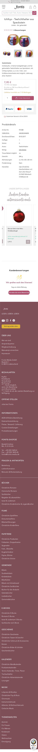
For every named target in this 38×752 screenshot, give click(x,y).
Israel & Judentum (8, 501)
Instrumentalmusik (9, 702)
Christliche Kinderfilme (10, 525)
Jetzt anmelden (8, 89)
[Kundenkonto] (30, 7)
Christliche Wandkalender (11, 664)
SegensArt (6, 546)
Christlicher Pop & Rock (10, 695)
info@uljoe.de (23, 177)
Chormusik (6, 699)
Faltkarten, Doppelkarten (11, 542)
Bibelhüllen (6, 580)
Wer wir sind (6, 340)
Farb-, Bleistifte (7, 549)
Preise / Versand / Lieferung (12, 424)
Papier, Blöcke (7, 555)
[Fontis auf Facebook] (10, 320)
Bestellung (6, 465)
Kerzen (4, 644)
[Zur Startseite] (6, 310)
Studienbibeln (7, 573)
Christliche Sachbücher (10, 586)
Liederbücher (7, 596)
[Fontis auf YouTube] (3, 320)
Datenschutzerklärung (10, 421)
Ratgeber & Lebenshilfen (11, 498)
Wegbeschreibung (9, 347)
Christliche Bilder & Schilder (12, 647)
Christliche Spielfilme (10, 516)
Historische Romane (9, 491)
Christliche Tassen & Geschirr (13, 638)
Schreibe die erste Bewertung (19, 293)
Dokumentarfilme (8, 519)
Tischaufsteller (7, 674)
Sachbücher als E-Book (10, 623)
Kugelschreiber (7, 552)
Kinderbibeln (7, 577)
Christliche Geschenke (10, 634)
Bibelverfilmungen (9, 522)
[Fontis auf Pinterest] (14, 320)
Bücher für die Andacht (10, 590)
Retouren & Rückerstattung (12, 472)
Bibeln (4, 570)
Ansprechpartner (8, 344)
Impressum (6, 353)
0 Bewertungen (20, 30)
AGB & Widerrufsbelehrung (12, 418)
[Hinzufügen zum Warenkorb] (28, 242)
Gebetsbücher (7, 593)
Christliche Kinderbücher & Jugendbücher (18, 504)
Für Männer (6, 728)
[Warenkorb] (35, 6)
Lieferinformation (8, 469)
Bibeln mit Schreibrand (10, 583)
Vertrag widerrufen (11, 326)
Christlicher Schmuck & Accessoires (15, 641)
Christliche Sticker (8, 559)
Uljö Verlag (22, 150)
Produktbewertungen (10, 431)
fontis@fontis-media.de (10, 454)
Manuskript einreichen (10, 350)
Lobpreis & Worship (9, 692)
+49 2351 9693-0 (24, 1)
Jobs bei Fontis (7, 404)
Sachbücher (6, 494)
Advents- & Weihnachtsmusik (13, 705)
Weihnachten (7, 738)
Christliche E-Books (9, 613)
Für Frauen (6, 725)
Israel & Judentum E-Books (12, 620)
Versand (15, 84)
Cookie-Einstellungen (10, 428)
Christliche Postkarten (10, 539)
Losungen (5, 681)
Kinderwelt (6, 732)
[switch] (33, 748)
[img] (4, 30)
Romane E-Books (8, 616)
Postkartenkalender (9, 668)
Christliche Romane (9, 488)
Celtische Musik (8, 708)
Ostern (4, 735)
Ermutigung (6, 742)
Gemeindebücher (8, 599)
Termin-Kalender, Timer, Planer (13, 671)
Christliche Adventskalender (12, 677)
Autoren (5, 722)
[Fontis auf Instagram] (7, 320)
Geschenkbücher (8, 651)
